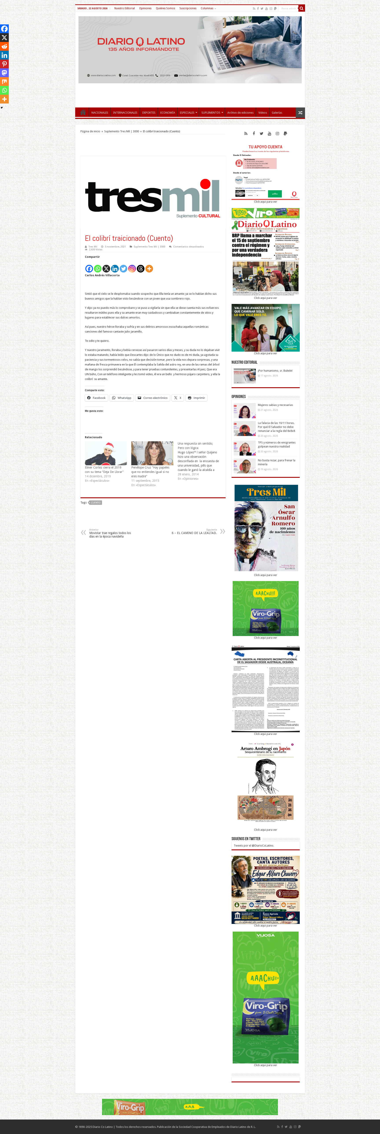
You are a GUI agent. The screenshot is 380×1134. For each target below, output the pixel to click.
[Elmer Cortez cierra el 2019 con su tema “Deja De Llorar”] (106, 453)
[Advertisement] (190, 93)
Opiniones (145, 8)
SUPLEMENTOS (210, 112)
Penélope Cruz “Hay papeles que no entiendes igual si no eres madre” (150, 472)
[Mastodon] (4, 72)
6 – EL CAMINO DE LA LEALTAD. (194, 531)
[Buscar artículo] (301, 8)
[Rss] (254, 8)
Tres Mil (93, 246)
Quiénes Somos (165, 8)
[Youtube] (266, 8)
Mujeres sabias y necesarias (275, 405)
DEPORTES (148, 112)
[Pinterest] (4, 64)
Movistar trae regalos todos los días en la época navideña (110, 533)
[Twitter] (262, 8)
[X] (106, 266)
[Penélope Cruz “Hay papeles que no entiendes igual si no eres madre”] (152, 453)
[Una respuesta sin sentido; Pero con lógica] (201, 461)
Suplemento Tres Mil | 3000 (121, 131)
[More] (149, 266)
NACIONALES (99, 112)
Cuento (95, 502)
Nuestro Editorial (124, 8)
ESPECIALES (187, 112)
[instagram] (271, 8)
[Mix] (4, 81)
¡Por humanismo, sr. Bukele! (275, 370)
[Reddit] (4, 46)
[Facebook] (258, 8)
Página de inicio (90, 131)
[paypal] (275, 8)
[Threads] (140, 266)
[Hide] (2, 107)
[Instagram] (132, 266)
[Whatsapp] (98, 266)
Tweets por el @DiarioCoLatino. (254, 845)
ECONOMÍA (167, 112)
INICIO (83, 112)
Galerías (277, 112)
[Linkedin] (115, 266)
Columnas (207, 8)
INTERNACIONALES (125, 112)
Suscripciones (187, 8)
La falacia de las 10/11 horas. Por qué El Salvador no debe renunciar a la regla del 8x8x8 (276, 427)
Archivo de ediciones (240, 112)
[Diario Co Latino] (190, 49)
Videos (262, 112)
